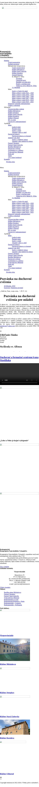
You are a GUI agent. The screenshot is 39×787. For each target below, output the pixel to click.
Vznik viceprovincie (18, 68)
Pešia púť (11, 154)
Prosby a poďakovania (23, 84)
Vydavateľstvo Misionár (15, 152)
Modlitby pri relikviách (23, 82)
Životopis (19, 78)
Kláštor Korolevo (13, 116)
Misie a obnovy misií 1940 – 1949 (23, 96)
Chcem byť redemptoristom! (17, 121)
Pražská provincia (13, 64)
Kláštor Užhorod (13, 118)
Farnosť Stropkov (13, 143)
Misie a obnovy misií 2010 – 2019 (23, 100)
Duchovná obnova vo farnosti (21, 136)
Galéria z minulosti (14, 105)
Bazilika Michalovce (14, 147)
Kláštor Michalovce (18, 69)
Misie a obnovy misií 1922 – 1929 (23, 93)
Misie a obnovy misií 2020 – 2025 (23, 102)
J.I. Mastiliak (16, 87)
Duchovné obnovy (14, 134)
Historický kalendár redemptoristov (19, 104)
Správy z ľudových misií (20, 91)
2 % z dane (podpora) (15, 157)
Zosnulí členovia (17, 75)
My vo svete (12, 120)
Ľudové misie (16, 127)
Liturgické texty (21, 80)
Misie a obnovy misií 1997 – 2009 (23, 98)
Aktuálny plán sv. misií (19, 132)
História (6, 60)
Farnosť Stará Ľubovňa (15, 145)
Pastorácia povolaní (17, 288)
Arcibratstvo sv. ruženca (15, 150)
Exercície (7, 288)
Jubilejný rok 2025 (14, 138)
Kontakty (7, 159)
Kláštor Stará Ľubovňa (19, 71)
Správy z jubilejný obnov (20, 139)
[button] (19, 168)
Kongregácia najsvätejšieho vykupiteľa (6, 54)
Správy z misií (16, 130)
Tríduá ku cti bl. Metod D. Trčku (26, 86)
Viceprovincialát (6, 635)
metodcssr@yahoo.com (7, 326)
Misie (10, 125)
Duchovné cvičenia (14, 148)
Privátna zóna (10, 162)
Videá (10, 156)
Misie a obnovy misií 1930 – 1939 (23, 95)
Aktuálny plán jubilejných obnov (22, 141)
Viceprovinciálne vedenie (16, 109)
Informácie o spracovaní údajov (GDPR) (13, 784)
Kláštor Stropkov (17, 73)
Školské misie (16, 129)
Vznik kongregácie (14, 62)
